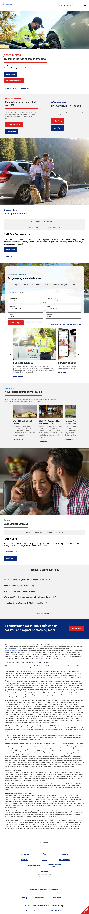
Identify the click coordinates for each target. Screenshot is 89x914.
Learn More (12, 131)
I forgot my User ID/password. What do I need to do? (25, 603)
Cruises (46, 285)
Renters (37, 222)
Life (43, 227)
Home (31, 227)
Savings (57, 532)
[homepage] (10, 5)
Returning (49, 306)
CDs (63, 532)
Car (31, 222)
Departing (12, 306)
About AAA (24, 859)
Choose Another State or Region (37, 911)
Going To (49, 299)
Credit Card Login (12, 551)
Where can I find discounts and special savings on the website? (30, 597)
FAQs (44, 854)
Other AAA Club (56, 911)
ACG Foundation (64, 859)
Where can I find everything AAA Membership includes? (27, 580)
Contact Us (25, 854)
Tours (73, 285)
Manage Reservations (74, 324)
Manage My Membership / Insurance (17, 88)
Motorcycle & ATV (49, 222)
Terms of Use (56, 898)
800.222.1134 (55, 889)
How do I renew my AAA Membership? (19, 586)
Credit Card (28, 532)
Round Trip (13, 293)
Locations (64, 854)
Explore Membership (13, 80)
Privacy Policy (39, 898)
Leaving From (13, 299)
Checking (48, 532)
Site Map (24, 898)
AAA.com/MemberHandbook (13, 650)
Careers (44, 859)
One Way (23, 293)
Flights (16, 285)
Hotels (25, 285)
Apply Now (10, 558)
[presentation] (10, 354)
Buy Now (61, 372)
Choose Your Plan (14, 124)
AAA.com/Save (39, 658)
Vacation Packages (60, 285)
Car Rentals (36, 285)
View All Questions (43, 613)
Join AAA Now (76, 628)
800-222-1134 (66, 5)
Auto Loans (39, 532)
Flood (49, 227)
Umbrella (56, 227)
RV (58, 222)
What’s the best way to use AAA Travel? (20, 591)
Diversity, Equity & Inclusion (54, 865)
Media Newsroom (34, 865)
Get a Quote (10, 74)
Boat (37, 227)
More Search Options (58, 324)
